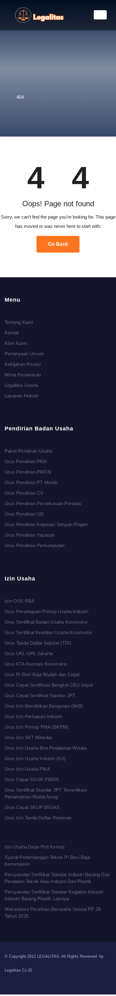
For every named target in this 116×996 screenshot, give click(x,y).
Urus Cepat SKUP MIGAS (32, 807)
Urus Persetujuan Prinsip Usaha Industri (46, 611)
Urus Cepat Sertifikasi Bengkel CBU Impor (49, 685)
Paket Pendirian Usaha (28, 451)
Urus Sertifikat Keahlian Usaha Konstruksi (48, 632)
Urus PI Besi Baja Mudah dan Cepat (42, 674)
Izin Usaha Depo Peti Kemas (35, 846)
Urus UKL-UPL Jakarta (29, 653)
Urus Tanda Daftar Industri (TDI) (38, 643)
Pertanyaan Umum (24, 353)
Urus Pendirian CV (24, 493)
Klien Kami (16, 343)
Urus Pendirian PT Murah (31, 482)
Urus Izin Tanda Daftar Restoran (38, 817)
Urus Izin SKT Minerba (28, 737)
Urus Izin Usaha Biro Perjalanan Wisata (46, 748)
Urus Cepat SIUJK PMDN (32, 779)
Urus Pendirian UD (24, 514)
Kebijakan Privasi (23, 364)
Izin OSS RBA (19, 601)
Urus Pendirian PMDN (28, 472)
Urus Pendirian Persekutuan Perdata (43, 503)
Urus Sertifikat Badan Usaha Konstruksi (46, 622)
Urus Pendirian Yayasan (30, 535)
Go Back (58, 244)
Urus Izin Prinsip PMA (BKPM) (37, 727)
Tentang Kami (19, 322)
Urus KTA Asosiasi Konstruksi (36, 664)
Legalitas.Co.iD (18, 970)
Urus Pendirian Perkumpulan (34, 545)
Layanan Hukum (22, 395)
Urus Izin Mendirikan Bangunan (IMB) (44, 706)
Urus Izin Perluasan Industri (33, 716)
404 (20, 97)
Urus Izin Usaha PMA (27, 769)
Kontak (12, 332)
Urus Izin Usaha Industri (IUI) (35, 758)
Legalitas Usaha (21, 385)
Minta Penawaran (23, 374)
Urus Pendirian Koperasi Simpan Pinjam (46, 524)
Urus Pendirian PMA (26, 461)
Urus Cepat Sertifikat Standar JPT (40, 695)
